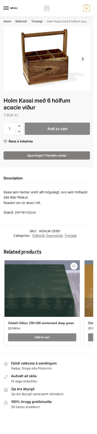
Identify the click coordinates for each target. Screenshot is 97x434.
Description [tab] (13, 178)
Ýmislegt (36, 21)
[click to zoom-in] (47, 58)
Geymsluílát (54, 235)
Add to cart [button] (42, 337)
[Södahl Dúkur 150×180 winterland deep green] (42, 288)
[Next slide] (83, 59)
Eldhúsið (21, 21)
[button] (86, 8)
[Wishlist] (73, 266)
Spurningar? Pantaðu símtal (46, 155)
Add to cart (57, 128)
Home (7, 21)
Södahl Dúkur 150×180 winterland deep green (41, 323)
